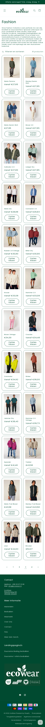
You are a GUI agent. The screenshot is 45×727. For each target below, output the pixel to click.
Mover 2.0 (29, 125)
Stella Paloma (9, 81)
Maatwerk (8, 617)
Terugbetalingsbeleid (14, 717)
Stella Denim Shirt (11, 125)
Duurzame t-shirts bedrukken (16, 656)
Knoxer (7, 293)
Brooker (29, 546)
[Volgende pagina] (38, 567)
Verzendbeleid (16, 720)
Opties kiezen (12, 92)
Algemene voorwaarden (32, 717)
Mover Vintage (10, 335)
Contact (7, 627)
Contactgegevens (29, 720)
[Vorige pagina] (7, 567)
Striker (28, 376)
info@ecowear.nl (15, 586)
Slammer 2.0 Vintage (30, 419)
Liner (6, 546)
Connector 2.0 (31, 209)
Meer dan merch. (11, 637)
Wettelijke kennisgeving (23, 724)
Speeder (7, 462)
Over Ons (8, 622)
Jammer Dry (9, 418)
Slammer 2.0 (30, 293)
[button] (4, 10)
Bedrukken (8, 612)
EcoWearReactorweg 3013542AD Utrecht (10, 592)
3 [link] (25, 567)
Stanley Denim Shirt (31, 82)
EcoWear (13, 713)
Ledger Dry (30, 167)
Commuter (8, 376)
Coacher (29, 335)
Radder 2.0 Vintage (11, 251)
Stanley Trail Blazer (33, 504)
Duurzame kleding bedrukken (16, 651)
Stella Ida (8, 209)
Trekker (29, 462)
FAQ (6, 632)
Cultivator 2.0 (9, 167)
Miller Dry (29, 251)
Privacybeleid (36, 713)
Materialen (8, 607)
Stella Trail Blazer (11, 504)
